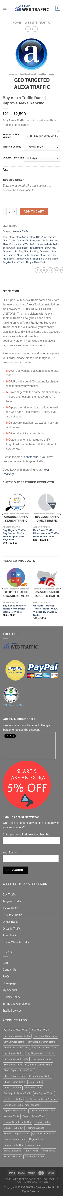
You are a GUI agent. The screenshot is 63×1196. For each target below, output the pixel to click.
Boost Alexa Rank (12, 247)
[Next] (60, 521)
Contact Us (9, 969)
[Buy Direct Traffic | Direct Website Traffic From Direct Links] (46, 507)
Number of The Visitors (11, 135)
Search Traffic (34, 1145)
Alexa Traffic (9, 240)
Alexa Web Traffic (27, 244)
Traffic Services (12, 1010)
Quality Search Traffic (15, 1139)
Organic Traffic (12, 928)
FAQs (6, 976)
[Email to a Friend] (50, 270)
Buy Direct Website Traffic (17, 1036)
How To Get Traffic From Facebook (21, 1105)
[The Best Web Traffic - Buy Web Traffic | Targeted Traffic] (31, 8)
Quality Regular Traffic (43, 1133)
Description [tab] (11, 291)
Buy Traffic (9, 894)
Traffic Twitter (31, 1150)
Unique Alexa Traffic (36, 262)
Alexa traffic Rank (26, 240)
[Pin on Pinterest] (56, 270)
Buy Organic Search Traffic (41, 1042)
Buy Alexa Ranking (28, 251)
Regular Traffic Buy (13, 1145)
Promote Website (35, 1128)
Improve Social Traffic (15, 1110)
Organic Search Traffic (34, 1116)
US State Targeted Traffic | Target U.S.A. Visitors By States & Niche (45, 610)
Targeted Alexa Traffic (14, 262)
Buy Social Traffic (13, 1064)
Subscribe (15, 869)
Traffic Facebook (12, 1150)
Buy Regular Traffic (13, 1053)
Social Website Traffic (16, 942)
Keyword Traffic (12, 1116)
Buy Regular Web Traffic (16, 1059)
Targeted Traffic (12, 901)
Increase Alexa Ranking (28, 258)
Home (17, 22)
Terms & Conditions (36, 1182)
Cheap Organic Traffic (15, 1076)
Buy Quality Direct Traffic (45, 1047)
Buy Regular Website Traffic (41, 1053)
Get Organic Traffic (44, 1093)
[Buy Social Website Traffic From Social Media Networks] (16, 583)
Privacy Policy (11, 996)
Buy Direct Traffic (41, 1030)
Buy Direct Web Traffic (45, 1036)
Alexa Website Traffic (48, 244)
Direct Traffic (10, 921)
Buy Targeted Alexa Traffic (16, 255)
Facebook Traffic (33, 1087)
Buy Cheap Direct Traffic (16, 1030)
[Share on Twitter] (44, 270)
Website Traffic (37, 22)
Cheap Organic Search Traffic (19, 1070)
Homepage (9, 983)
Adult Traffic (10, 935)
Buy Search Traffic (41, 1059)
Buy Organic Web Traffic (16, 1047)
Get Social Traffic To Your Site (41, 1099)
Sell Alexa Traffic (49, 258)
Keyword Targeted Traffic (42, 1110)
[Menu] (5, 8)
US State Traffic (12, 915)
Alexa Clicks (22, 237)
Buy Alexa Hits (10, 251)
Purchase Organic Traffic (16, 1133)
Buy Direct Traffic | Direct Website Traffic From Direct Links (46, 533)
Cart (5, 962)
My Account (10, 990)
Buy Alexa (50, 247)
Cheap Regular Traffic (40, 1076)
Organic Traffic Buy (13, 1128)
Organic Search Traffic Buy (17, 1122)
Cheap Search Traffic (14, 1082)
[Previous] (2, 521)
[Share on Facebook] (38, 270)
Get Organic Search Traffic (17, 1093)
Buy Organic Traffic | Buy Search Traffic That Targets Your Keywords (15, 535)
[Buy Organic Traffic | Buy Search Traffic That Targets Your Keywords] (16, 507)
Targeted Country (12, 147)
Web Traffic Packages (27, 1179)
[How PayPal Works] (31, 670)
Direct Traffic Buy (13, 1087)
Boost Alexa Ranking (32, 247)
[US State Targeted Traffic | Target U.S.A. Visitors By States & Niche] (46, 583)
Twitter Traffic (48, 1150)
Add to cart (34, 211)
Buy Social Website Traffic (38, 1064)
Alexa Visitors (10, 244)
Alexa (12, 237)
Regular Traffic (36, 1139)
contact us (32, 456)
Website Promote (12, 1156)
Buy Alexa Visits (48, 251)
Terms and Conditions (16, 1003)
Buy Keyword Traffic (14, 1042)
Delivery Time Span (13, 158)
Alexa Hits (35, 237)
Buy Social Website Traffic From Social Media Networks (14, 608)
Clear (57, 131)
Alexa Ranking (48, 237)
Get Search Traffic (13, 1099)
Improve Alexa (38, 255)
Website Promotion (34, 1156)
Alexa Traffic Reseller (47, 240)
